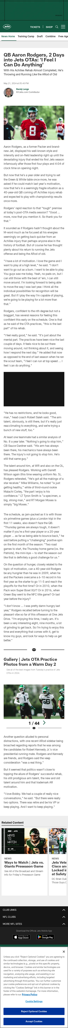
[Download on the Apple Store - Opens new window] (21, 937)
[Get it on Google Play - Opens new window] (45, 938)
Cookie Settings (34, 1001)
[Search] (56, 26)
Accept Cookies (34, 1021)
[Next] (44, 723)
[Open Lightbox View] (34, 707)
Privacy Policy (29, 994)
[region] (34, 987)
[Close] (64, 951)
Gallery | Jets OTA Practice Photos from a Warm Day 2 (30, 662)
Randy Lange (22, 89)
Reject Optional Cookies (34, 1011)
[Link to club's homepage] (7, 25)
